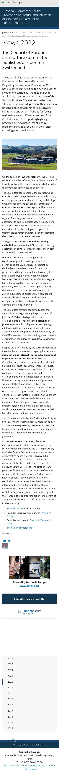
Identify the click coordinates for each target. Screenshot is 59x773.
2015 (10, 722)
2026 (10, 658)
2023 (10, 675)
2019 (10, 699)
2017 (10, 710)
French (44, 512)
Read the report (15, 508)
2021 (10, 687)
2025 (10, 664)
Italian (10, 523)
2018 (10, 704)
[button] (29, 3)
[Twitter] (9, 541)
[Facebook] (4, 541)
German (11, 516)
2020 (10, 693)
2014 (10, 728)
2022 (10, 681)
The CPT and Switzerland (19, 527)
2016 (10, 716)
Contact (33, 768)
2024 (10, 670)
